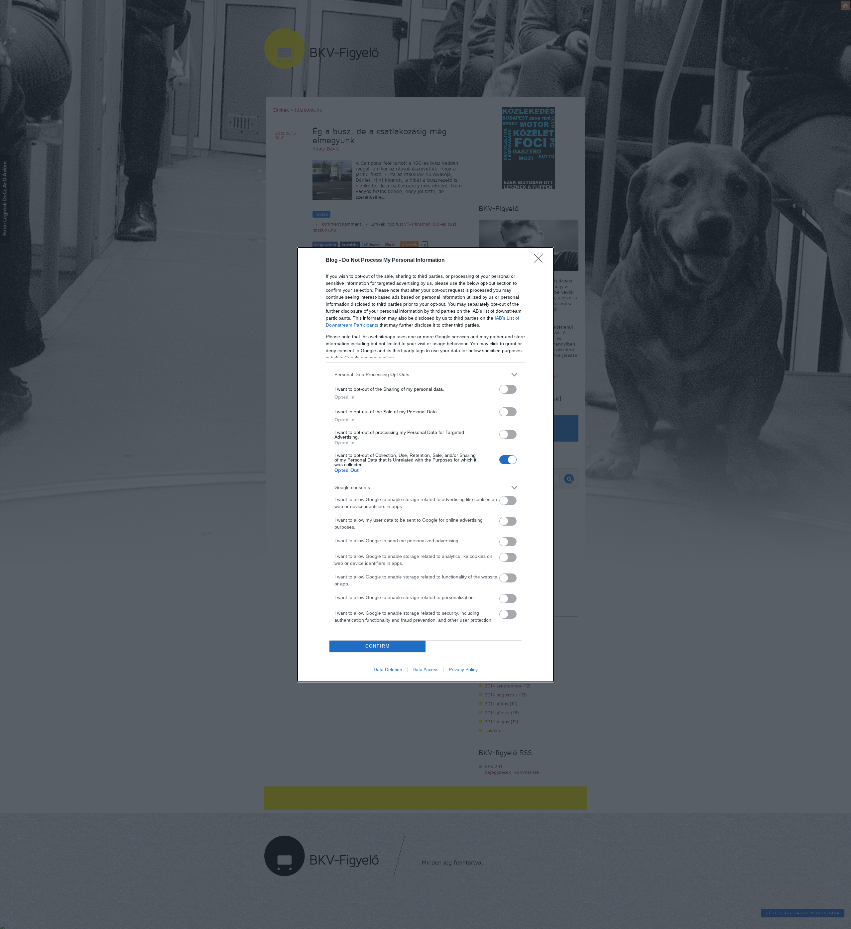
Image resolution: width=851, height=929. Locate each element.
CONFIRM (377, 646)
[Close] (540, 260)
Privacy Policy (463, 669)
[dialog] (425, 465)
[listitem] (425, 374)
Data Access (425, 669)
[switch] (508, 389)
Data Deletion (388, 669)
